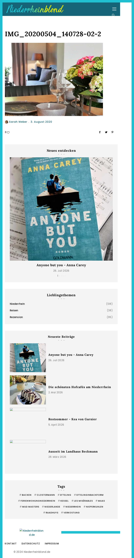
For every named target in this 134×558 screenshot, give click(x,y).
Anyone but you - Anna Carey (61, 265)
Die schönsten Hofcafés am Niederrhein (79, 387)
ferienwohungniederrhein (36, 500)
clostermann (44, 494)
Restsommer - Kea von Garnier (72, 419)
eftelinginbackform (89, 494)
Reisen (14, 310)
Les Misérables (82, 500)
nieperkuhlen (93, 506)
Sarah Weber (18, 122)
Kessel (63, 500)
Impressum (52, 543)
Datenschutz (31, 543)
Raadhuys (50, 512)
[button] (58, 276)
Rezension (16, 317)
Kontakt (11, 543)
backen (25, 494)
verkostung (70, 512)
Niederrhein (17, 304)
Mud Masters (29, 506)
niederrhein (72, 506)
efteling (64, 494)
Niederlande (51, 506)
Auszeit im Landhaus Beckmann (73, 451)
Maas (100, 500)
